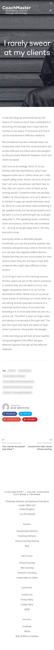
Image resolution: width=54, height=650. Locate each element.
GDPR (27, 609)
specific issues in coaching (18, 387)
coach (11, 371)
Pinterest (31, 419)
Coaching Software (27, 536)
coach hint (25, 371)
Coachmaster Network (27, 531)
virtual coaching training (17, 393)
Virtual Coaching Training (27, 541)
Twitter (26, 414)
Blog (27, 546)
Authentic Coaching (27, 573)
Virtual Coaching (27, 563)
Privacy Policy (27, 600)
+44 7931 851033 (27, 514)
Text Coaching (27, 568)
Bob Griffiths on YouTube (27, 636)
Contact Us (27, 595)
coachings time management (18, 382)
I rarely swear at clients (27, 578)
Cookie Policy (27, 605)
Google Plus (13, 419)
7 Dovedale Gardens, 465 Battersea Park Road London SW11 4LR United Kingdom (27, 505)
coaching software (14, 376)
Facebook (10, 414)
